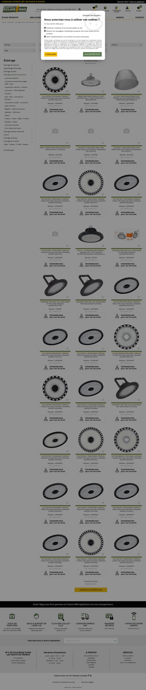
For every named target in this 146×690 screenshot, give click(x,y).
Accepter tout (93, 54)
